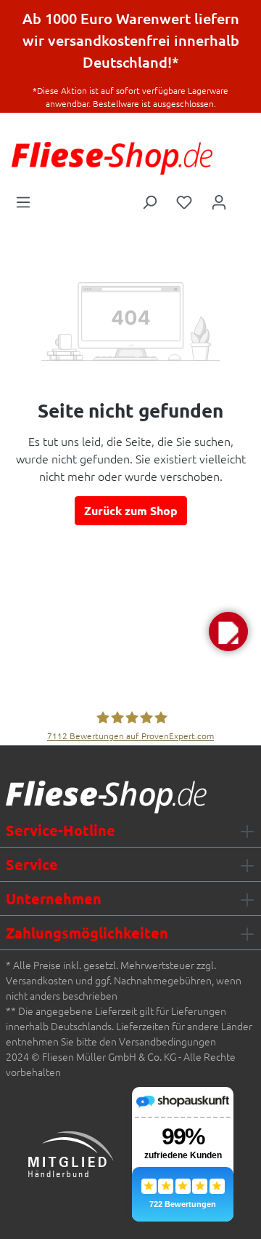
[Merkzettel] (184, 200)
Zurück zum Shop (131, 510)
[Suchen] (149, 200)
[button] (228, 631)
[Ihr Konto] (219, 200)
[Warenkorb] (245, 197)
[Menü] (23, 200)
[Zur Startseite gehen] (112, 158)
